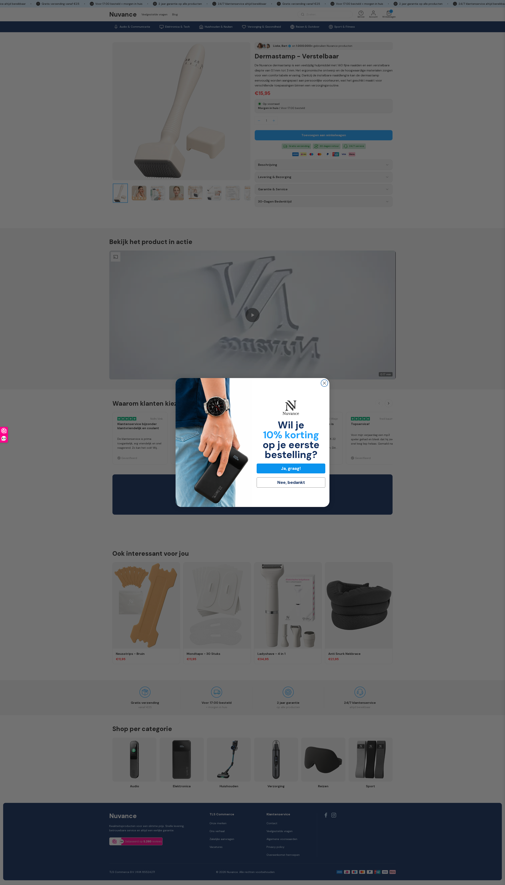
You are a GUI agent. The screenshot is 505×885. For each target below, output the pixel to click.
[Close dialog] (324, 383)
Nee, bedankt (291, 482)
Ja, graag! (291, 468)
